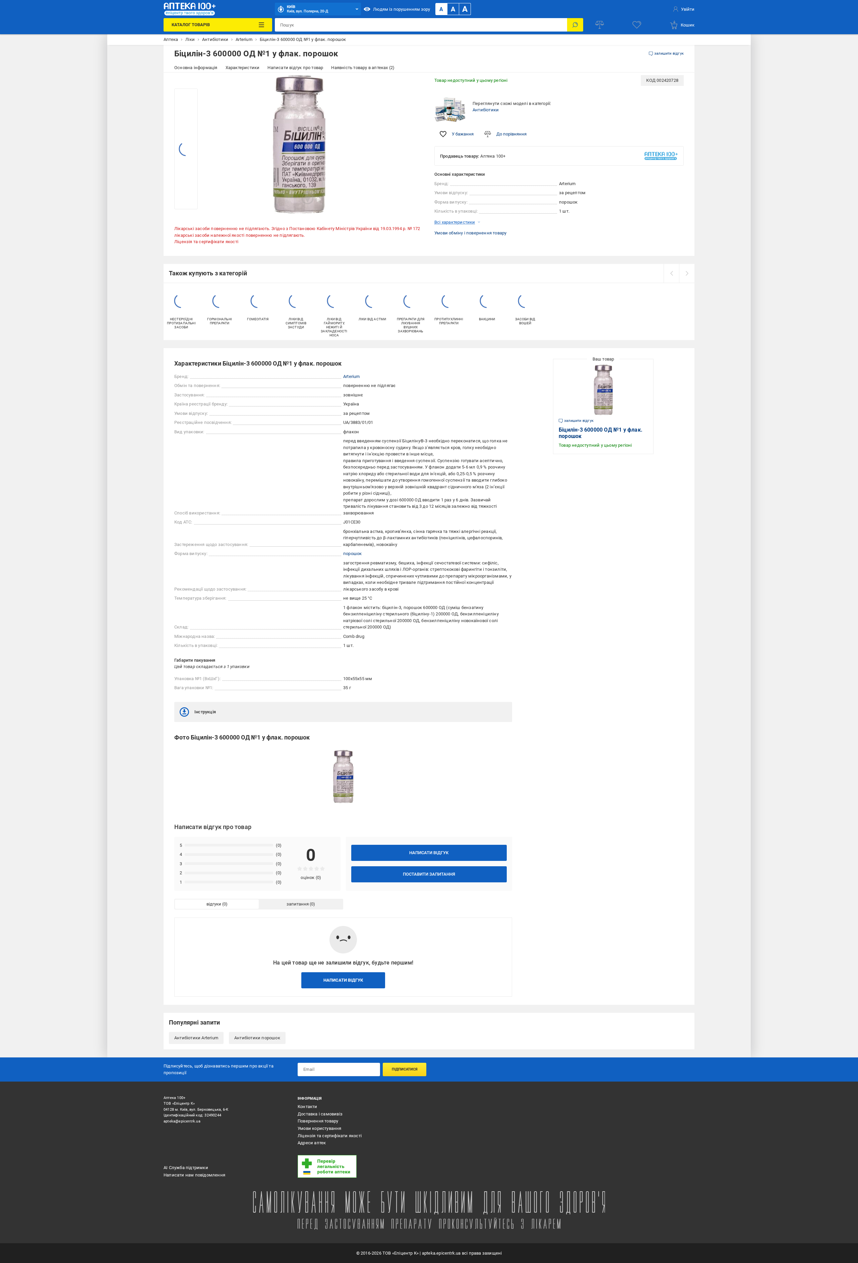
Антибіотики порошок (257, 1037)
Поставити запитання (429, 874)
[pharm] (360, 1166)
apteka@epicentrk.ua (182, 1121)
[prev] (671, 273)
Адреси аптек (312, 1142)
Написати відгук (428, 852)
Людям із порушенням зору (401, 9)
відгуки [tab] (213, 904)
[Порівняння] (599, 24)
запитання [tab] (298, 904)
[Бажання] (636, 24)
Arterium (351, 376)
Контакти (307, 1106)
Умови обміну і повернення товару (470, 232)
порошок (352, 553)
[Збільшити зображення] (414, 84)
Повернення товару (318, 1120)
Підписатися (405, 1069)
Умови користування (320, 1128)
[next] (686, 273)
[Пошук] (575, 25)
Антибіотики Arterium (196, 1037)
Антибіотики (486, 109)
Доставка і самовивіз (320, 1113)
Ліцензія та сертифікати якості (206, 241)
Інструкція (205, 711)
